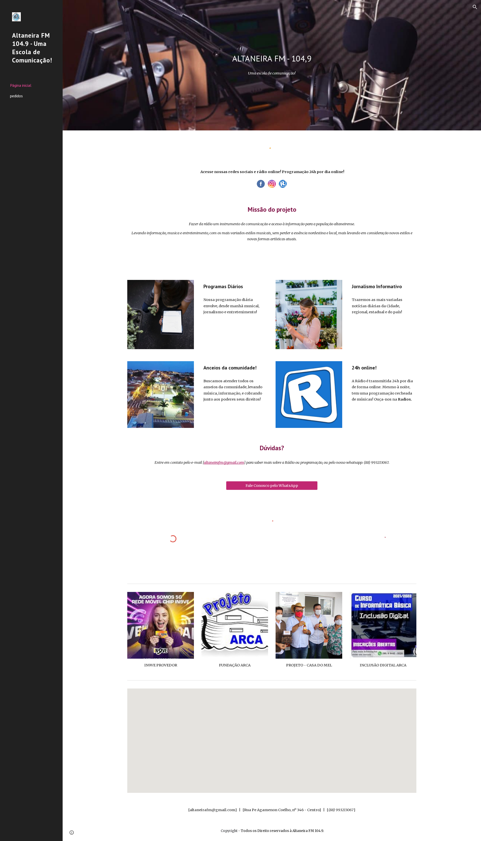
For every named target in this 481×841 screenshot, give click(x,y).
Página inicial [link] (20, 85)
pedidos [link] (16, 95)
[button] (475, 7)
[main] (271, 58)
